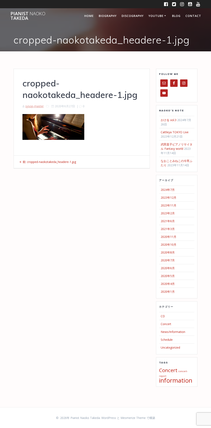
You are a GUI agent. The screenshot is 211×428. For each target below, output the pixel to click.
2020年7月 (168, 260)
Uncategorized (170, 347)
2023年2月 (168, 213)
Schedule (167, 340)
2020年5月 (168, 276)
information (175, 380)
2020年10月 (168, 244)
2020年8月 (168, 252)
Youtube (156, 16)
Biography (108, 16)
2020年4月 (168, 284)
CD (163, 316)
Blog (176, 16)
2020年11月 (168, 237)
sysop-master (34, 106)
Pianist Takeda (28, 16)
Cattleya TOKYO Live (175, 132)
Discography (133, 16)
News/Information (173, 332)
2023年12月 (168, 197)
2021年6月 (168, 221)
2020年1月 (168, 292)
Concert (166, 324)
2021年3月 (168, 229)
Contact (193, 16)
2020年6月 (168, 268)
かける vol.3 (168, 120)
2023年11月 (168, 205)
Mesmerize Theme (133, 418)
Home (89, 16)
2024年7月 (168, 190)
